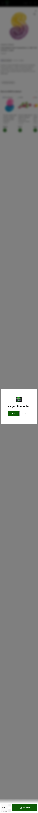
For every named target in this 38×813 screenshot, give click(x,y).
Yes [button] (13, 413)
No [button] (25, 413)
